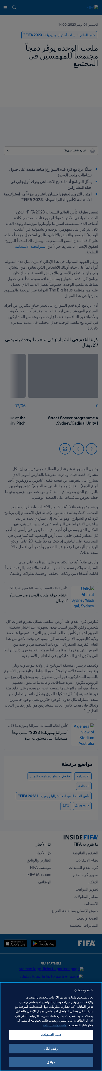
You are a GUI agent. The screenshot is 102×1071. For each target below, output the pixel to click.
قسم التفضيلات (51, 1035)
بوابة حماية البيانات (55, 1025)
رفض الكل (51, 1049)
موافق (51, 1062)
